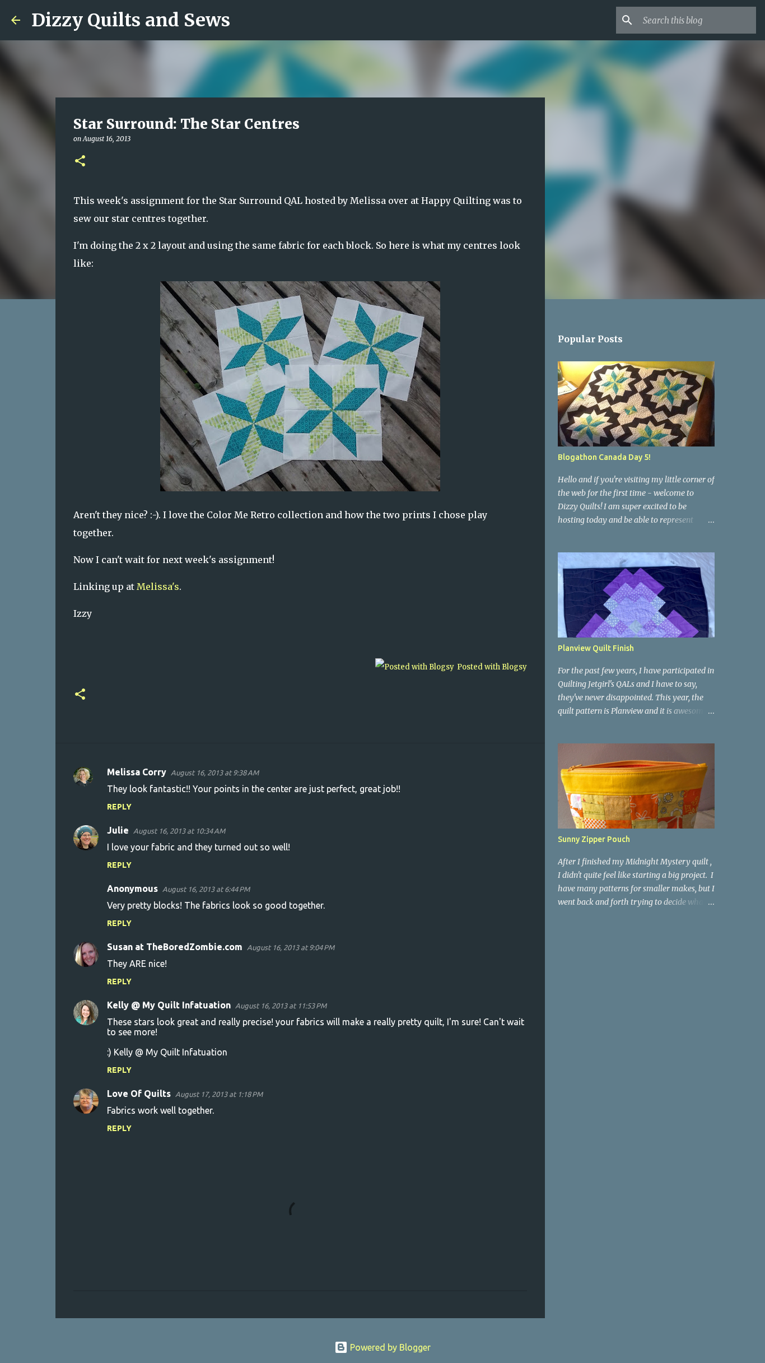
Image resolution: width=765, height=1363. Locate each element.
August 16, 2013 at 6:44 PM (206, 889)
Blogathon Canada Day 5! (604, 457)
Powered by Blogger (389, 1347)
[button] (80, 161)
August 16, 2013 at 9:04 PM (290, 947)
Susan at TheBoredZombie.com (174, 947)
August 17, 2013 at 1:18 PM (219, 1094)
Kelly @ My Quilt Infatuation (169, 1005)
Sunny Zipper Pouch (594, 839)
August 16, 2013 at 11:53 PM (280, 1006)
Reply (119, 806)
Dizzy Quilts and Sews (130, 20)
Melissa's (158, 586)
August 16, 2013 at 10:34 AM (179, 831)
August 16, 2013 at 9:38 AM (215, 772)
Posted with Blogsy (492, 667)
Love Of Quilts (139, 1093)
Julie (118, 830)
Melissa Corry (136, 772)
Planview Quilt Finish (596, 648)
